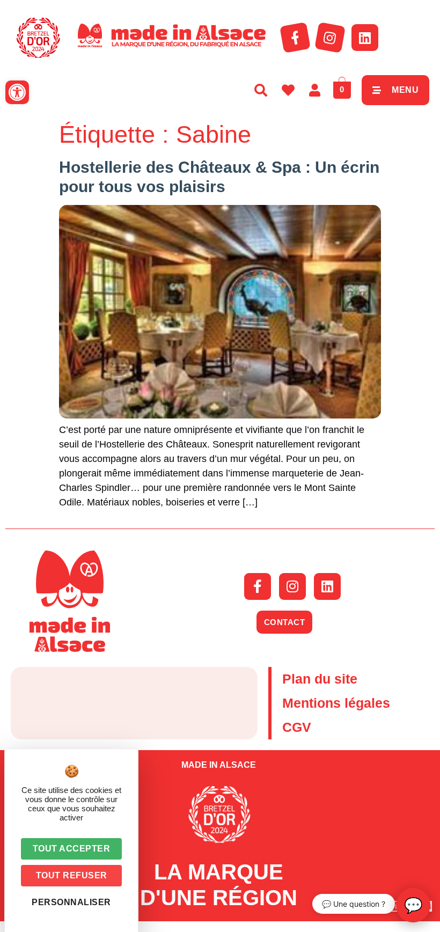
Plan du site (319, 678)
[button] (17, 92)
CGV (296, 727)
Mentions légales (336, 702)
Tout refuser (71, 875)
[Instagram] (330, 37)
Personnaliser (71, 902)
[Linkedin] (364, 37)
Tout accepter (72, 848)
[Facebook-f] (295, 37)
